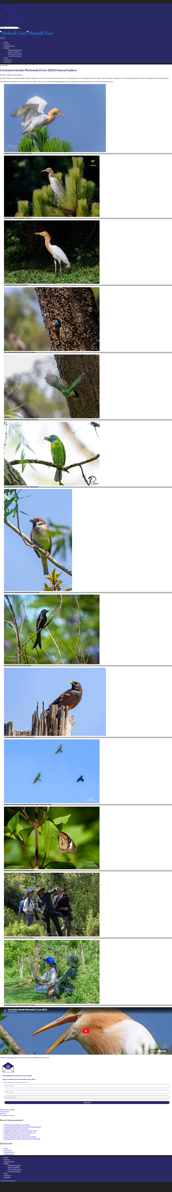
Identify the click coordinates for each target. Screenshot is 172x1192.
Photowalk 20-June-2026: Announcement (17, 1135)
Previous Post (4, 1111)
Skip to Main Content (6, 1)
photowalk (12, 1109)
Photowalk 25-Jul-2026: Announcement (16, 1129)
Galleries (9, 75)
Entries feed (8, 1150)
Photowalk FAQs (11, 1057)
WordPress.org (8, 1154)
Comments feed (9, 1152)
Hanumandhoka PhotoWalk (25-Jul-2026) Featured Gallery (22, 1127)
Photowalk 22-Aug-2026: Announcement (16, 1125)
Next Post (3, 1113)
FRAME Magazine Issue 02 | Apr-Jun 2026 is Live (19, 1133)
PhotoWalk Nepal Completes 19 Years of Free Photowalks (22, 1139)
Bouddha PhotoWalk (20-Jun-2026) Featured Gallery (20, 1131)
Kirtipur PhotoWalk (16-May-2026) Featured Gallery (20, 1137)
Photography (4, 1109)
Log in (6, 1148)
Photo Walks (17, 75)
